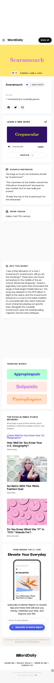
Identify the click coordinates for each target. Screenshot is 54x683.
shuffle (24, 155)
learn (41, 146)
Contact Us (27, 665)
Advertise (9, 663)
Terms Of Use (40, 663)
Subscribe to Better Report (28, 627)
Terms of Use (20, 642)
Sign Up (45, 40)
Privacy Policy (34, 642)
